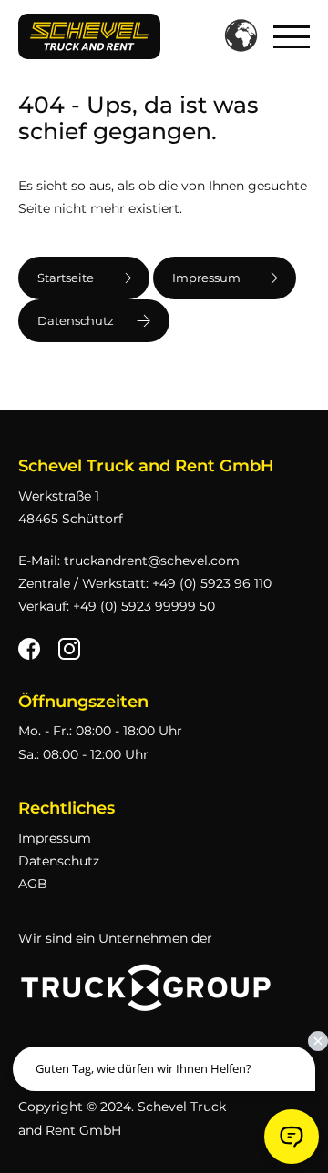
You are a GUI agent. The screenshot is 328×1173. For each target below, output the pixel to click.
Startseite (65, 278)
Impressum (206, 278)
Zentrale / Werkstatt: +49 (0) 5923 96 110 (145, 583)
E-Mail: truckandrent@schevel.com (129, 560)
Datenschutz (75, 321)
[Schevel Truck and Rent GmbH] (89, 36)
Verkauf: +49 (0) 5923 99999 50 (116, 606)
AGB (32, 883)
